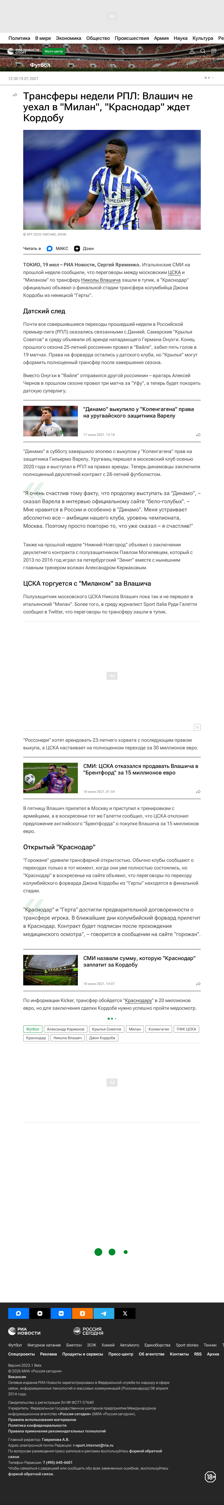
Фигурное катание (44, 1345)
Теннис (210, 1345)
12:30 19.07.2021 (23, 78)
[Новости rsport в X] (125, 1313)
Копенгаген (159, 1029)
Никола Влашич (68, 1038)
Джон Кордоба (102, 1038)
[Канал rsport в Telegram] (103, 1313)
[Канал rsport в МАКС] (18, 1313)
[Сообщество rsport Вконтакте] (61, 1313)
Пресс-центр (120, 1354)
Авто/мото (129, 1345)
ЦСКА (174, 272)
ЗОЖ (91, 1345)
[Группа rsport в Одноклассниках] (82, 1313)
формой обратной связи (30, 1474)
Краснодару (138, 1000)
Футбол (32, 1029)
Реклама (48, 1354)
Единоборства (157, 1345)
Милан (135, 1029)
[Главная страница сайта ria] (9, 51)
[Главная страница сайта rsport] (35, 51)
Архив (213, 1354)
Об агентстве (151, 1354)
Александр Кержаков (65, 1029)
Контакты (179, 1354)
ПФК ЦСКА (186, 1029)
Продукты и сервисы (82, 1354)
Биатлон (74, 1345)
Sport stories (187, 1345)
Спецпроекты (21, 1354)
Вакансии (17, 1377)
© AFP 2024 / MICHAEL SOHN (44, 234)
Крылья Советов (106, 1029)
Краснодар (36, 1038)
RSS (198, 1354)
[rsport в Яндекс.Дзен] (40, 1313)
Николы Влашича (101, 280)
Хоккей (108, 1345)
